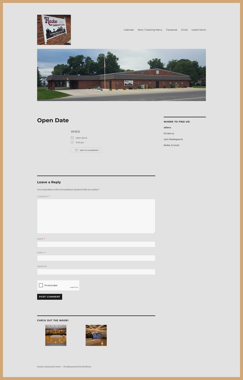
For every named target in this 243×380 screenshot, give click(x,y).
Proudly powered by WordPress (77, 367)
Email (184, 29)
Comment (43, 196)
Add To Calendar (88, 150)
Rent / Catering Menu (150, 29)
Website (42, 266)
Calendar (129, 29)
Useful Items (199, 29)
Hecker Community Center (49, 367)
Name (41, 239)
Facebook (171, 29)
